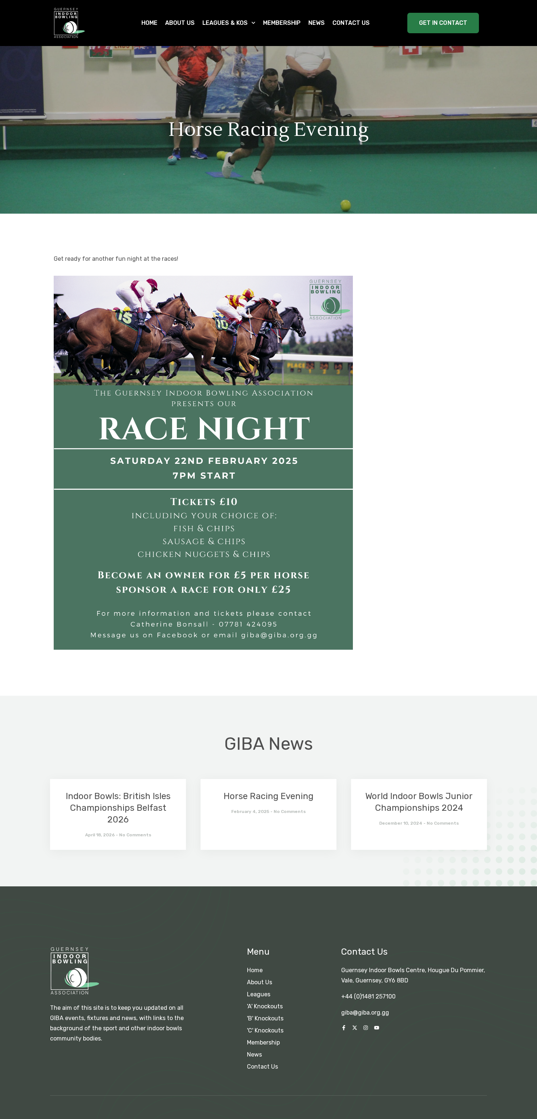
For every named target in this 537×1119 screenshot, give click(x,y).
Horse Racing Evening (268, 796)
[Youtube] (376, 1027)
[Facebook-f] (343, 1027)
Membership (282, 22)
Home (149, 22)
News (316, 22)
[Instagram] (365, 1027)
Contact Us (351, 22)
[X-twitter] (354, 1027)
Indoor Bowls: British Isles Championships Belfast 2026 (118, 808)
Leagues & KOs (225, 22)
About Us (180, 22)
